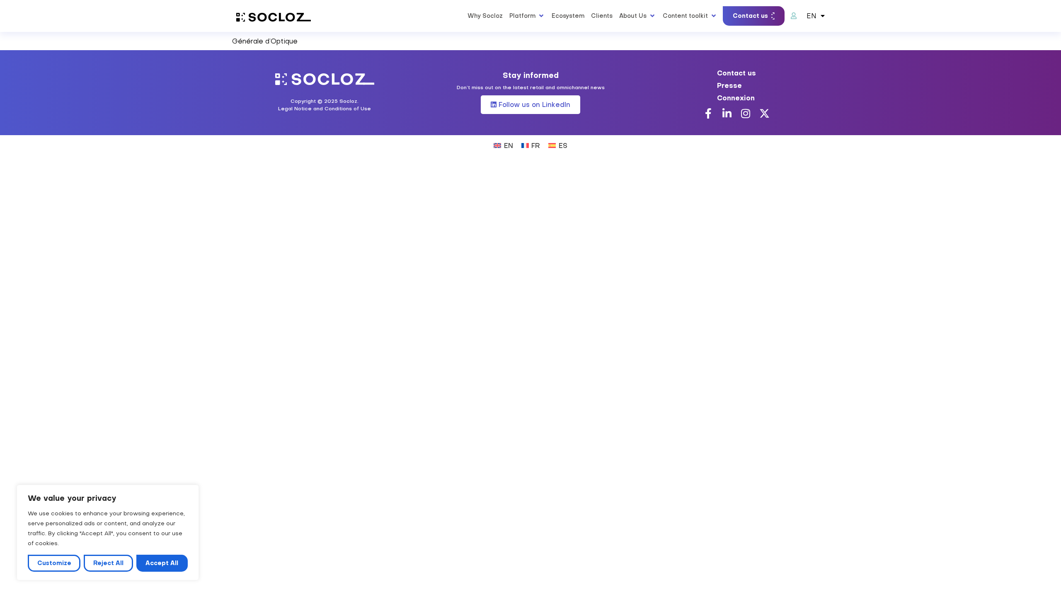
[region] (108, 532)
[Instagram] (746, 113)
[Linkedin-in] (727, 113)
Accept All (161, 563)
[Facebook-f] (708, 113)
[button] (527, 16)
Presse (729, 85)
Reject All (108, 563)
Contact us (736, 73)
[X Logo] (764, 113)
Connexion (736, 97)
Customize (54, 563)
